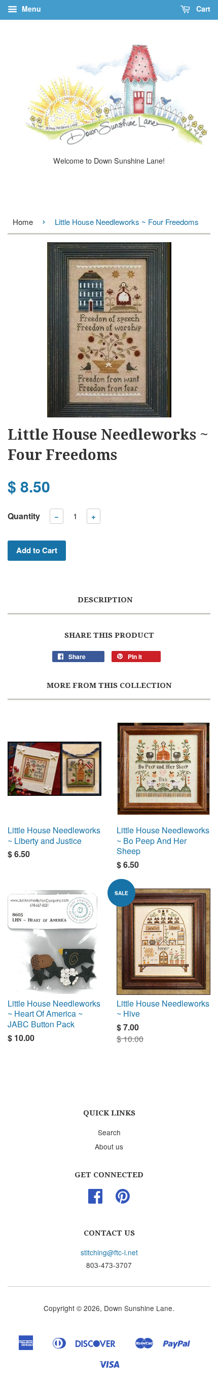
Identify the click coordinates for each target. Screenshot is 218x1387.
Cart (202, 9)
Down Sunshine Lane (138, 1308)
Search (109, 1132)
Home (23, 221)
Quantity (24, 516)
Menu (30, 9)
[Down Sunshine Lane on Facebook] (95, 1199)
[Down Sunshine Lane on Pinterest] (122, 1199)
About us (109, 1146)
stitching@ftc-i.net (109, 1252)
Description (105, 599)
